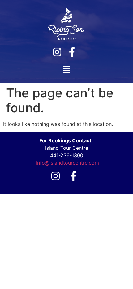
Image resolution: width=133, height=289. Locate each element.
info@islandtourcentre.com (67, 163)
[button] (66, 70)
